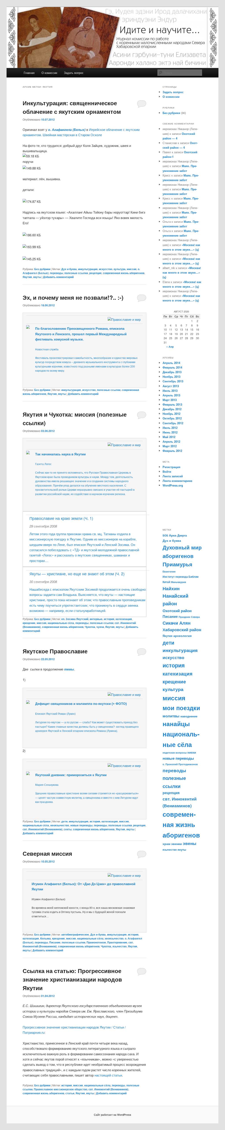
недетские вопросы (175, 752)
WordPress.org (173, 485)
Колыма (45, 938)
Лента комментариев (177, 481)
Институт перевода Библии (180, 577)
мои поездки (181, 707)
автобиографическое (75, 934)
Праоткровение (117, 942)
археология (182, 635)
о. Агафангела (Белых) (66, 129)
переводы (56, 273)
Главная (29, 73)
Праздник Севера (189, 616)
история (109, 619)
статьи (69, 1093)
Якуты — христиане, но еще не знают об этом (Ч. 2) (77, 573)
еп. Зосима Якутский (74, 619)
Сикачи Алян (177, 623)
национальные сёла (61, 623)
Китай (166, 582)
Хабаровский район (182, 630)
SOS (165, 535)
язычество (119, 946)
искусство (105, 269)
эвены (189, 843)
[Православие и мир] (124, 319)
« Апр (170, 347)
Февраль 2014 (172, 367)
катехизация (124, 619)
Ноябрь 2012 (171, 414)
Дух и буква (69, 269)
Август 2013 (171, 386)
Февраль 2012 (172, 451)
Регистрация (171, 467)
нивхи (191, 752)
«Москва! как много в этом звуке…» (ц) (182, 272)
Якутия (27, 277)
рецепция (95, 273)
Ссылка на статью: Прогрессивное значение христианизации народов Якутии (72, 979)
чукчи (100, 627)
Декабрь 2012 (172, 409)
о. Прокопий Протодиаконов (180, 764)
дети (64, 821)
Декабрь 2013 (172, 372)
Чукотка (90, 627)
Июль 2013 (170, 391)
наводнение (188, 716)
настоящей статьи (108, 1075)
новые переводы (81, 825)
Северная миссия (47, 853)
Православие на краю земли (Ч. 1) (61, 518)
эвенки (176, 843)
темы (69, 669)
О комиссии (49, 73)
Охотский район (177, 610)
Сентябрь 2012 (173, 423)
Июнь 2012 (170, 432)
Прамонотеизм (96, 942)
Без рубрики (42, 269)
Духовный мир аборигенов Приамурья (182, 556)
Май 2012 (169, 437)
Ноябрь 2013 (171, 376)
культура (119, 269)
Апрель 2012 (171, 441)
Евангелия (169, 571)
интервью (96, 619)
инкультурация (88, 269)
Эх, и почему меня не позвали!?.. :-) (73, 297)
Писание (54, 942)
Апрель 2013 (171, 395)
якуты (37, 277)
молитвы (171, 715)
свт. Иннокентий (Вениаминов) (42, 829)
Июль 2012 (170, 428)
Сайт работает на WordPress (112, 1115)
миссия (131, 269)
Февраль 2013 (172, 404)
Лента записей (173, 476)
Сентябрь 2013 (173, 381)
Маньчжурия (178, 582)
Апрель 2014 (171, 363)
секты (68, 829)
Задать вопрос (73, 73)
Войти (167, 471)
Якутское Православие (55, 651)
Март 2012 (170, 446)
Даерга (182, 535)
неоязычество (59, 825)
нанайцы (176, 723)
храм (166, 843)
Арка (172, 535)
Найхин (171, 588)
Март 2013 (170, 400)
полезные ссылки (76, 273)
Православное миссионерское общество (60, 1089)
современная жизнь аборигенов (123, 273)
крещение (29, 623)
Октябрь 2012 (172, 418)
